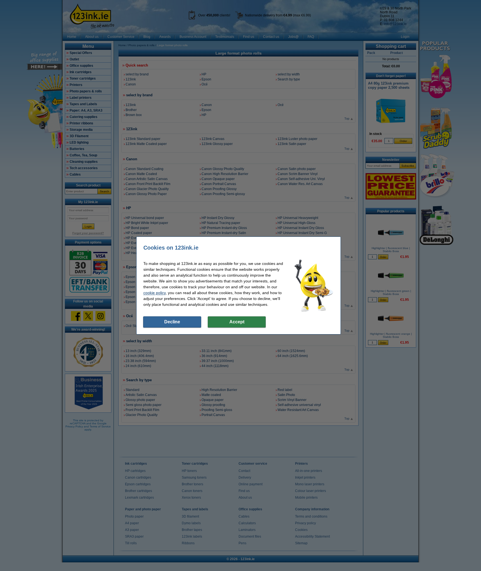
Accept (236, 321)
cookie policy (154, 293)
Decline (172, 321)
